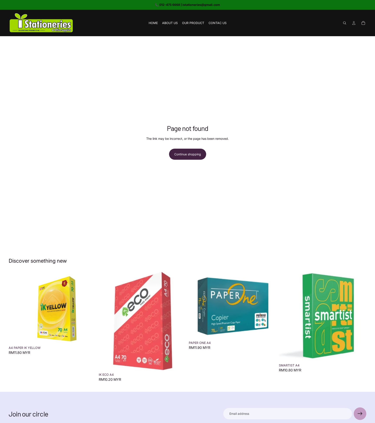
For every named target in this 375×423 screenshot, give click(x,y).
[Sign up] (360, 413)
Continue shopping (187, 154)
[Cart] (363, 23)
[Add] (89, 337)
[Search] (344, 23)
